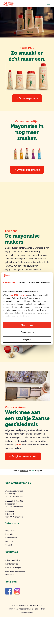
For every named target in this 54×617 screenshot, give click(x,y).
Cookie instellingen (13, 567)
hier (19, 444)
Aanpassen (26, 332)
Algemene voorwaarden (15, 571)
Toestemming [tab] (9, 282)
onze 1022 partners (18, 295)
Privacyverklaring (12, 560)
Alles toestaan (27, 325)
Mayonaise (9, 530)
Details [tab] (22, 282)
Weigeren (27, 339)
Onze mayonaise (28, 98)
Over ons (9, 541)
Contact (8, 545)
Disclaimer (9, 574)
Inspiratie (9, 534)
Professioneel (11, 538)
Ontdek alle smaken (28, 169)
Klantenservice (11, 564)
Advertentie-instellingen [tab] (39, 282)
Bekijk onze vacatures (24, 456)
